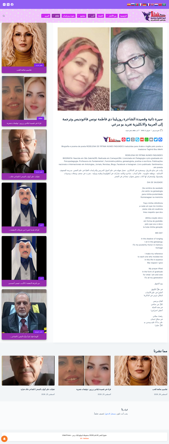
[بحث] (4, 16)
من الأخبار (112, 16)
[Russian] (133, 4)
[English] (152, 4)
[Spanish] (129, 4)
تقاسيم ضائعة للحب (159, 389)
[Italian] (141, 4)
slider (40, 118)
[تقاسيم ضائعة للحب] (140, 371)
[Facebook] (12, 4)
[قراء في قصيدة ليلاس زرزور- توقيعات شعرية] (84, 371)
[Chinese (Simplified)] (160, 4)
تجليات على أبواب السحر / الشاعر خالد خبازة (38, 389)
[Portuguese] (137, 4)
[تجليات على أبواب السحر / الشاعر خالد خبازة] (28, 371)
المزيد (47, 16)
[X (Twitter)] (8, 4)
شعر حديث (129, 130)
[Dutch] (156, 4)
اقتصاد (100, 16)
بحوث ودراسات (68, 16)
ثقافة (57, 16)
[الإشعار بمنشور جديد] (4, 439)
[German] (145, 4)
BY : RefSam (84, 438)
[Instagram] (4, 4)
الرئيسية (123, 16)
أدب (92, 16)
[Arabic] (164, 4)
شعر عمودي (38, 332)
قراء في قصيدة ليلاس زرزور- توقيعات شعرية (93, 389)
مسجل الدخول (110, 414)
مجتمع (82, 16)
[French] (148, 4)
